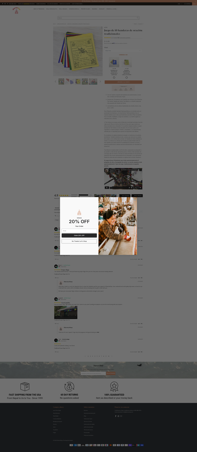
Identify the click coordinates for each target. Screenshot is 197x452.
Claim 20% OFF (79, 235)
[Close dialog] (135, 199)
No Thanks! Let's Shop (79, 241)
